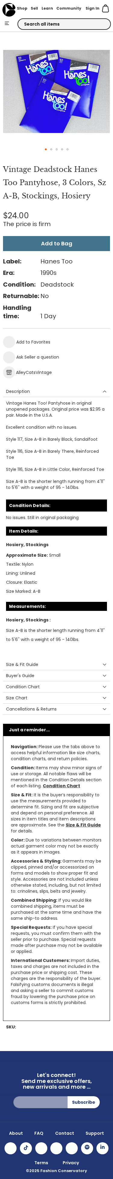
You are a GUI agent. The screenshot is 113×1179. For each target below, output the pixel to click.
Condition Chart (61, 786)
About (16, 1133)
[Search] (101, 24)
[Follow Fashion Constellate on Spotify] (87, 1148)
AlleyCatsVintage (34, 372)
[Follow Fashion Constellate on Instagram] (11, 1148)
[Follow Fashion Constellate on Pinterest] (72, 1148)
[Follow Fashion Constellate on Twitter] (56, 1148)
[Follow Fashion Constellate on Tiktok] (26, 1148)
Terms (41, 1163)
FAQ (38, 1133)
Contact (64, 1133)
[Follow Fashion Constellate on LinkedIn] (102, 1148)
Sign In (92, 8)
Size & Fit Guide (83, 825)
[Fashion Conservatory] (8, 10)
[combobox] (64, 24)
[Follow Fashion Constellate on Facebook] (41, 1148)
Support (95, 1133)
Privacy (71, 1163)
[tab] (56, 391)
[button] (46, 149)
